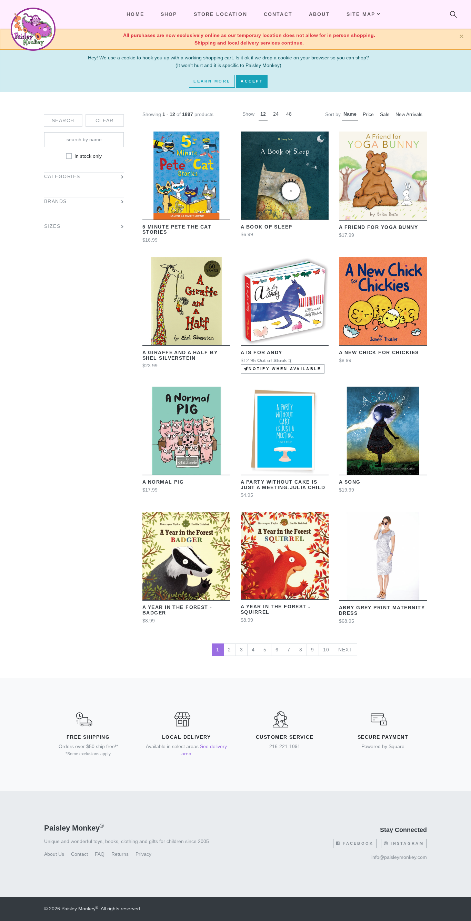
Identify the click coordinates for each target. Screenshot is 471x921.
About (319, 14)
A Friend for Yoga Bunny (378, 227)
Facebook (357, 843)
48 (289, 114)
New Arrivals (408, 114)
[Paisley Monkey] (33, 14)
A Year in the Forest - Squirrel (276, 609)
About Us (54, 854)
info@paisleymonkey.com (399, 857)
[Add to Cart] (154, 175)
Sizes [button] (52, 226)
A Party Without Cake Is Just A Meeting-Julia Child (283, 484)
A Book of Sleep (266, 227)
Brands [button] (55, 201)
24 (276, 114)
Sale (385, 114)
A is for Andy (261, 352)
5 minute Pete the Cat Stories (176, 229)
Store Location (220, 14)
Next (345, 649)
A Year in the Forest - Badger (177, 609)
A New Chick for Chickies (379, 352)
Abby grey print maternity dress (382, 610)
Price (368, 114)
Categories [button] (62, 177)
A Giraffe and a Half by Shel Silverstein (180, 355)
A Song (350, 482)
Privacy (143, 854)
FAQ (99, 854)
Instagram (406, 843)
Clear (105, 120)
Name (350, 114)
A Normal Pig (163, 482)
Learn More (211, 81)
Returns (120, 854)
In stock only (88, 156)
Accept (252, 81)
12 (263, 114)
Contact (278, 14)
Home (135, 14)
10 (326, 649)
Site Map (361, 14)
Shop (169, 14)
